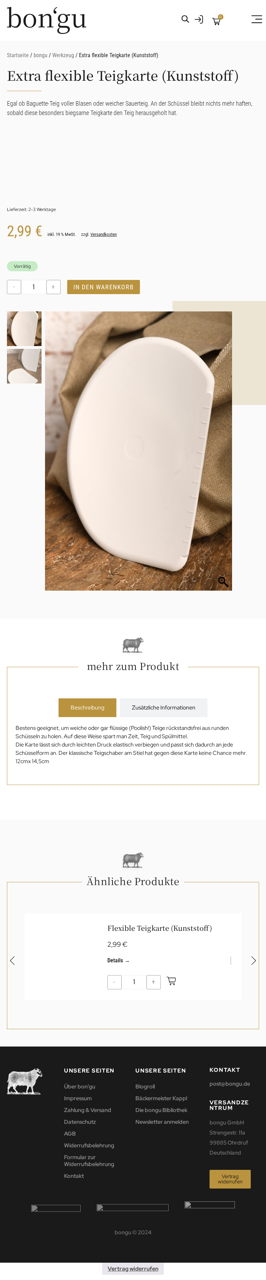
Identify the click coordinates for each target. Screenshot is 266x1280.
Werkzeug (63, 55)
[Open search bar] (185, 19)
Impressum (78, 1098)
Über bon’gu (79, 1086)
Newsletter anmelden (162, 1121)
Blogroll (145, 1086)
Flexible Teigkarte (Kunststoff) (159, 928)
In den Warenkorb (103, 287)
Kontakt (74, 1176)
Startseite (18, 55)
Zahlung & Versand (87, 1110)
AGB (70, 1133)
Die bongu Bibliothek (161, 1110)
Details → (118, 960)
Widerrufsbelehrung (89, 1145)
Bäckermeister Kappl (161, 1098)
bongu (40, 55)
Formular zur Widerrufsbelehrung (89, 1161)
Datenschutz (80, 1121)
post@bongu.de (230, 1083)
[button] (223, 454)
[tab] (87, 707)
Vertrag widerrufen (133, 1268)
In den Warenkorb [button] (171, 982)
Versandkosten (103, 234)
